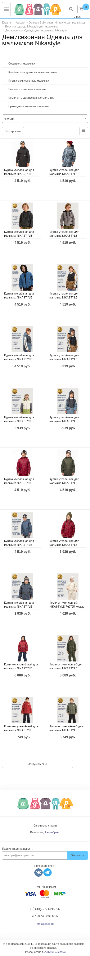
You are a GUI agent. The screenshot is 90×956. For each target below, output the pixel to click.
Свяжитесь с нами (45, 825)
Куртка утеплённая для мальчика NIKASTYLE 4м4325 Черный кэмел (64, 359)
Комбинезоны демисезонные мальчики (32, 72)
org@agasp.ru (45, 923)
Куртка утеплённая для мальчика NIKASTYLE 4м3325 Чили (64, 544)
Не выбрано (52, 832)
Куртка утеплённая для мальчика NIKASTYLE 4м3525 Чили (19, 483)
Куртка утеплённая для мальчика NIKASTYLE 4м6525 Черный (19, 173)
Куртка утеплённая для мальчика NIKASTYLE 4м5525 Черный (19, 235)
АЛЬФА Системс (55, 952)
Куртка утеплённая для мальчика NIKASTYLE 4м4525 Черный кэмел (64, 297)
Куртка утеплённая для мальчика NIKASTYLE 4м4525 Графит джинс (19, 359)
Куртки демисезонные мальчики (28, 80)
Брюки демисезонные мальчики (28, 106)
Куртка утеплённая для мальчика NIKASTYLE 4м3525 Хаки (64, 483)
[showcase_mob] (84, 131)
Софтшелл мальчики (21, 63)
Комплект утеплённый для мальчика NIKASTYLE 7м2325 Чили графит (21, 730)
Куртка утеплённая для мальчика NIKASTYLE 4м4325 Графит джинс (64, 421)
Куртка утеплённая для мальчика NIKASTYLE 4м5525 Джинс (19, 297)
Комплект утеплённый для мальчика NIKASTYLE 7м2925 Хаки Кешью (66, 668)
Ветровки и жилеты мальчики (27, 89)
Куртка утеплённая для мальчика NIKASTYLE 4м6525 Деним (64, 173)
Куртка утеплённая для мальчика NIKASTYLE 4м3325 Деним (19, 606)
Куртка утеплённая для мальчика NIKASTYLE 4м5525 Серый (64, 235)
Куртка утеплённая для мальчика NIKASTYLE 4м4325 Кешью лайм (19, 421)
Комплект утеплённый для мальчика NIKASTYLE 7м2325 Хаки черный (66, 730)
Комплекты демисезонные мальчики (31, 97)
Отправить (77, 855)
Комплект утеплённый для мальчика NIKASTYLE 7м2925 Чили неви (21, 668)
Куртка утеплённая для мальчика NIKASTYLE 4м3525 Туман (19, 544)
